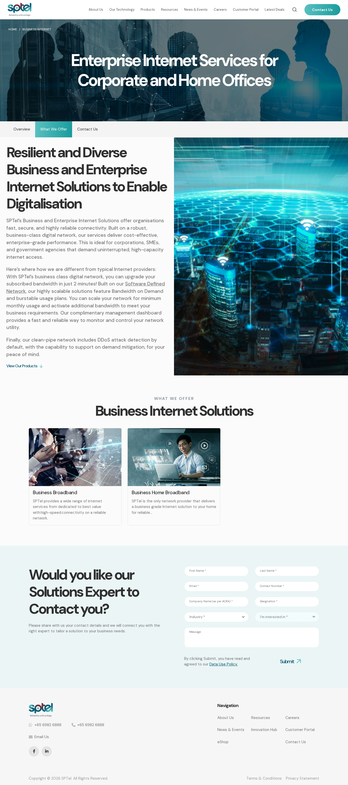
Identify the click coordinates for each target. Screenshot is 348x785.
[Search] (294, 9)
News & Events (196, 9)
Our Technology (122, 9)
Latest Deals (275, 9)
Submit (287, 661)
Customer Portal (246, 9)
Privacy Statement (302, 778)
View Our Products (21, 366)
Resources (169, 9)
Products (148, 9)
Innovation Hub (264, 729)
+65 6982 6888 (47, 724)
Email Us (41, 736)
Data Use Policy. (223, 664)
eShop (223, 741)
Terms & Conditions (264, 778)
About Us (96, 9)
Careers (220, 9)
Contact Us (322, 9)
